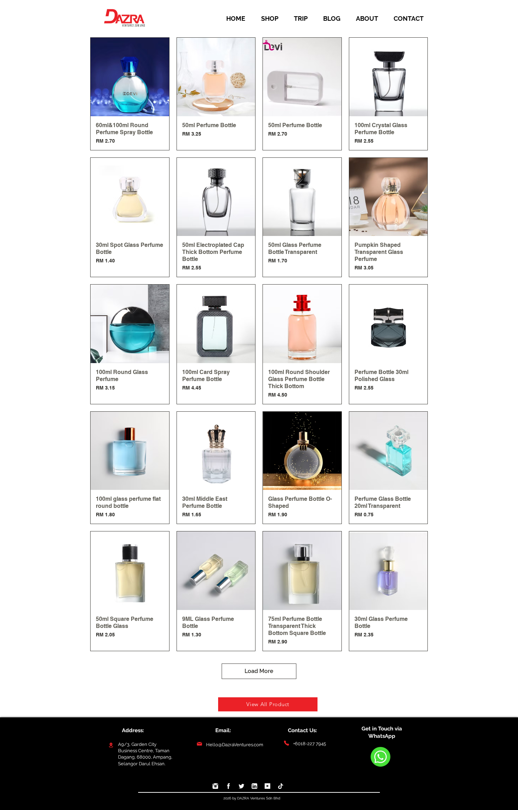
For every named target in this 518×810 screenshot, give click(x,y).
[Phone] (286, 743)
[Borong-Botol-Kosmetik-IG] (215, 786)
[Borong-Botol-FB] (228, 786)
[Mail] (199, 744)
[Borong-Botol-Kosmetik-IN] (254, 786)
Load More (259, 671)
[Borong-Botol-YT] (267, 786)
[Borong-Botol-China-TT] (280, 786)
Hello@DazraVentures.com (234, 744)
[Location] (110, 745)
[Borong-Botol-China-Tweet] (241, 786)
